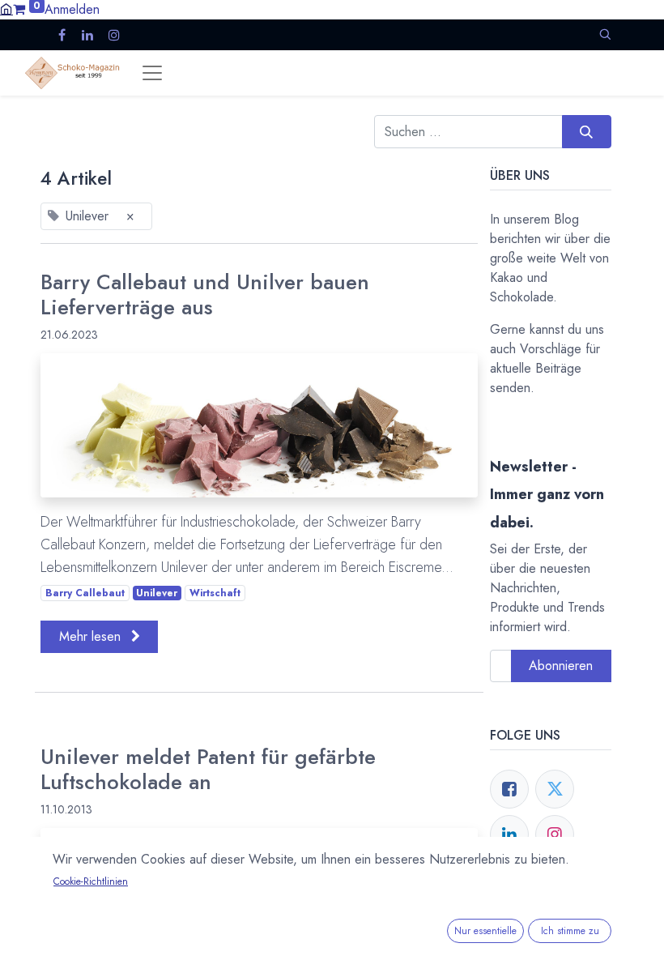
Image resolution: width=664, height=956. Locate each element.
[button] (604, 34)
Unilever (156, 593)
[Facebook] (509, 789)
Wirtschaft (214, 593)
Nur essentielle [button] (485, 931)
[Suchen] (586, 131)
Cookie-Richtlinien (90, 881)
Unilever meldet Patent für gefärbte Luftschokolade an (208, 770)
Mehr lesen (92, 636)
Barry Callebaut (85, 593)
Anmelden (72, 9)
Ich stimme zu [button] (570, 931)
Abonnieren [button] (561, 665)
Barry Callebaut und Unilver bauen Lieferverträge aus (204, 295)
